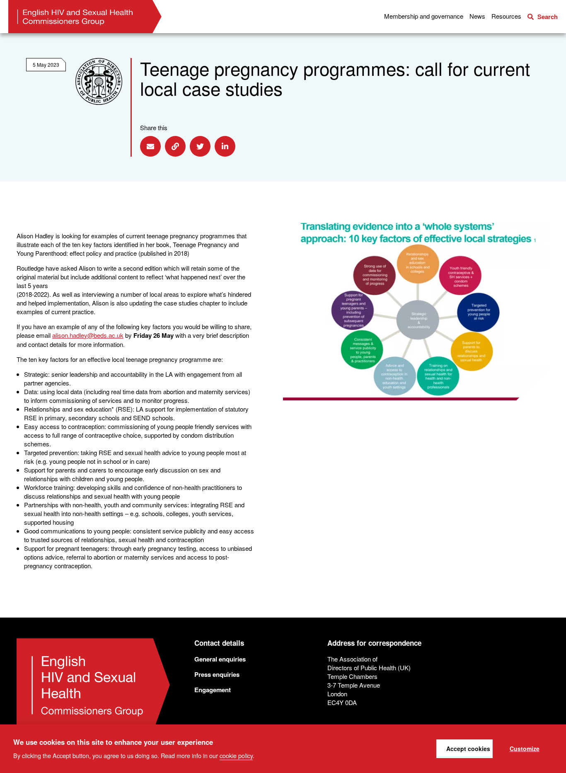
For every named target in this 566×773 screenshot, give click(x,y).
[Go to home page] (85, 16)
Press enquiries (216, 674)
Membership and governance (423, 16)
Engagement (212, 689)
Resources (506, 16)
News (477, 16)
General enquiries (220, 659)
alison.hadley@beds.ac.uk (87, 335)
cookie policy (236, 755)
